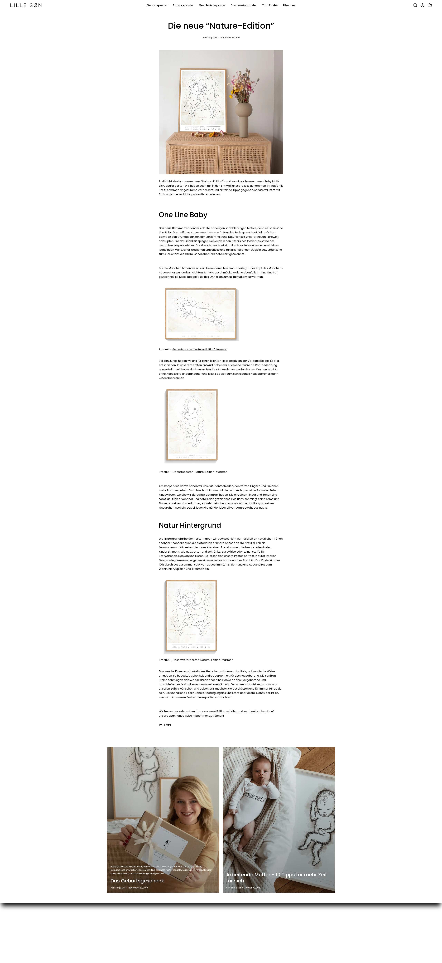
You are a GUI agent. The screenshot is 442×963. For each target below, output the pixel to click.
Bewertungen (241, 927)
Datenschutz (288, 927)
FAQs (235, 933)
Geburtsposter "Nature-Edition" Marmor (199, 349)
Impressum (287, 921)
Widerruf (285, 933)
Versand (238, 921)
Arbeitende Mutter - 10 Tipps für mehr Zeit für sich (276, 877)
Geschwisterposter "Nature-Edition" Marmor (202, 660)
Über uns (238, 938)
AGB (282, 916)
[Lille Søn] (25, 5)
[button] (415, 5)
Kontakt (237, 916)
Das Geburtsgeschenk (137, 880)
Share (167, 724)
